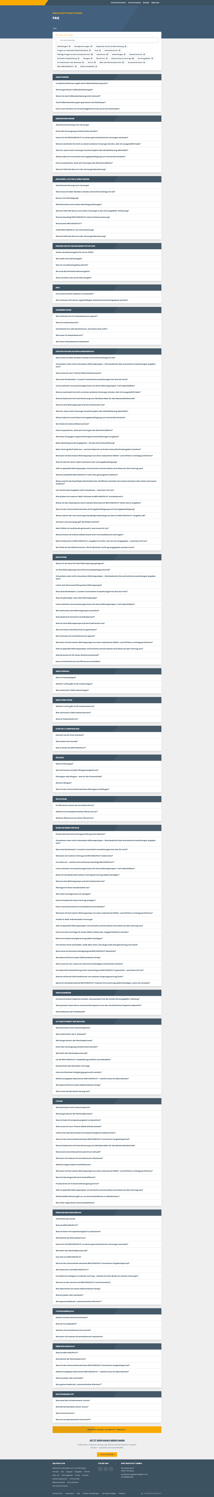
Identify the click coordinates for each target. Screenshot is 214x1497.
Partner (87, 1472)
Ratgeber (78, 1472)
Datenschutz (58, 1493)
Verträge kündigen (109, 1493)
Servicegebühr (67, 1475)
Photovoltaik (74, 1479)
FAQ (62, 1472)
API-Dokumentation (60, 1486)
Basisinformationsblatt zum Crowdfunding (69, 1468)
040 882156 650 (127, 1477)
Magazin (69, 1472)
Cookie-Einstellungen (91, 1493)
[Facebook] (106, 1469)
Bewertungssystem (60, 1479)
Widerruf (122, 1493)
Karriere (85, 1475)
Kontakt (56, 1472)
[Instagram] (100, 1469)
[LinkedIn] (111, 1469)
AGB (78, 1493)
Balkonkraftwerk (59, 1482)
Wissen (146, 3)
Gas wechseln (134, 3)
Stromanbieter (72, 1482)
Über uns (155, 3)
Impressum (69, 1493)
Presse (77, 1475)
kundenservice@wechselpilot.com (134, 1474)
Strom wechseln (118, 3)
